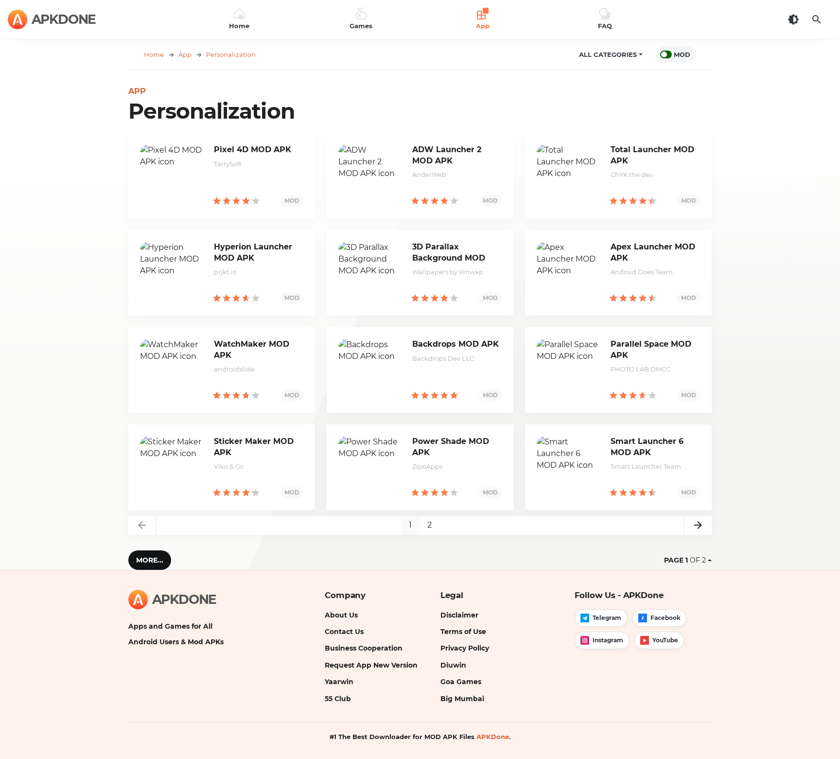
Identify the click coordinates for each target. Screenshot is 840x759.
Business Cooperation (363, 648)
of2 (685, 560)
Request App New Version (371, 665)
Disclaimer (459, 615)
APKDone (492, 737)
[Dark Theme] (793, 19)
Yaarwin (339, 681)
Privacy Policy (464, 648)
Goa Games (460, 681)
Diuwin (453, 665)
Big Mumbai (462, 698)
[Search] (816, 19)
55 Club (338, 698)
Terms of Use (463, 631)
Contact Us (344, 631)
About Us (341, 615)
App (137, 91)
